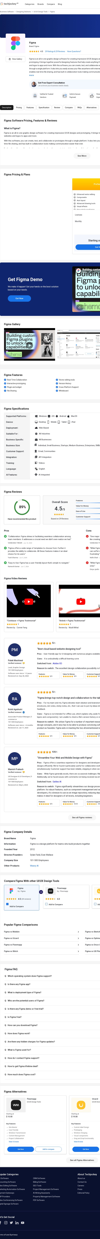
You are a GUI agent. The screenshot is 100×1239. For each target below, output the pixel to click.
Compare (51, 4)
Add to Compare (17, 906)
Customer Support (83, 517)
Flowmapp (61, 888)
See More (82, 156)
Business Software (7, 12)
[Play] (28, 602)
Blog (60, 4)
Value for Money (82, 506)
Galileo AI (57, 781)
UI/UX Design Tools (41, 12)
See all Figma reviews (82, 817)
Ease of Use (80, 511)
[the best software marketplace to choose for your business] (9, 5)
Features (79, 501)
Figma (36, 46)
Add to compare (48, 1149)
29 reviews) (26, 899)
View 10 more (14, 1142)
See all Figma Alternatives (82, 1160)
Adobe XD (57, 663)
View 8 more (78, 1142)
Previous (5, 217)
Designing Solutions (23, 12)
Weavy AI (34, 866)
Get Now (19, 298)
